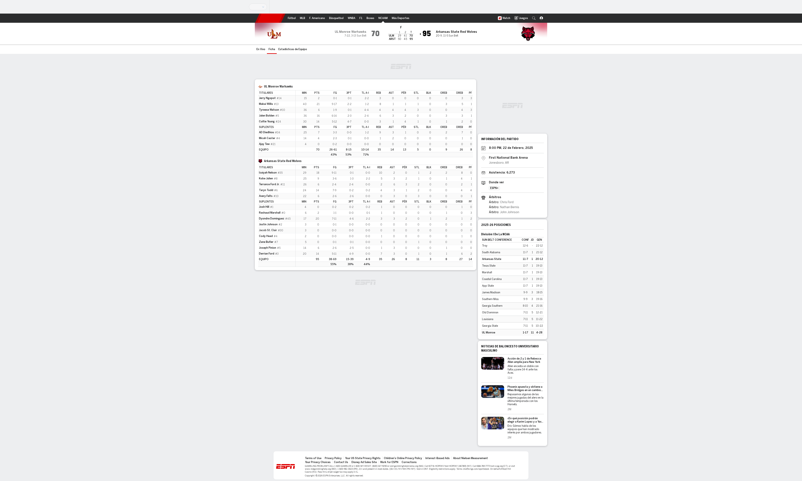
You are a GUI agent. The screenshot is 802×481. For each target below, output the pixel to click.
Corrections (409, 462)
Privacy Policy (333, 458)
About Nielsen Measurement (470, 458)
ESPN (270, 18)
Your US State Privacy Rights (363, 458)
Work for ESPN (389, 462)
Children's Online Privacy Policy (403, 458)
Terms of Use (313, 458)
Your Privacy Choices (318, 462)
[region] (384, 123)
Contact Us (341, 462)
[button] (534, 18)
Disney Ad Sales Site (364, 462)
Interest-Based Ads (437, 458)
